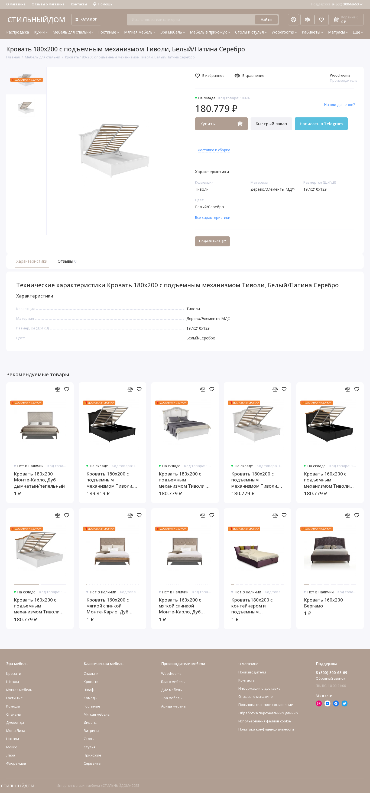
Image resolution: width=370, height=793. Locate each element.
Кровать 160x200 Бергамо (323, 603)
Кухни (39, 32)
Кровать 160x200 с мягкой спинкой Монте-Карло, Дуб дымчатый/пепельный (184, 606)
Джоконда (15, 722)
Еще (356, 32)
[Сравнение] (307, 19)
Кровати (13, 673)
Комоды (13, 706)
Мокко (11, 747)
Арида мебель (173, 706)
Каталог (88, 19)
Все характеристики (212, 217)
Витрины (91, 730)
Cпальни (13, 714)
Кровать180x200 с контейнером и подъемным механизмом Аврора (254, 606)
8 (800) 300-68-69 (335, 4)
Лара (10, 755)
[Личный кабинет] (293, 19)
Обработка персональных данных (268, 713)
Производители (252, 672)
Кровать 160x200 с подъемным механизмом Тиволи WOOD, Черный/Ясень (328, 480)
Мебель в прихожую (209, 32)
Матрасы (336, 32)
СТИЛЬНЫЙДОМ (36, 19)
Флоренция (16, 763)
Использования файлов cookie (264, 721)
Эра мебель (171, 32)
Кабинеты (311, 32)
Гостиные (107, 32)
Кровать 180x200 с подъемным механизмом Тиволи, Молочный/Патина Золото (182, 480)
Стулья (90, 747)
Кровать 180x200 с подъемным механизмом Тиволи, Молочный (254, 480)
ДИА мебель (171, 689)
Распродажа (17, 32)
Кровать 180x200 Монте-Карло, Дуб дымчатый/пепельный (39, 480)
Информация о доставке (259, 688)
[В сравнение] (57, 389)
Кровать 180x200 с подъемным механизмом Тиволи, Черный (109, 480)
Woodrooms (283, 32)
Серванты (92, 763)
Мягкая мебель (138, 32)
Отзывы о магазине (48, 4)
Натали (12, 738)
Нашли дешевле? (339, 104)
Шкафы (12, 681)
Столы (89, 738)
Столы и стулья (249, 32)
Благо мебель (173, 681)
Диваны (91, 722)
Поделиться (209, 241)
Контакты (79, 4)
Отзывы (67, 261)
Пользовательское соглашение (265, 704)
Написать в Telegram (321, 123)
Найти (266, 19)
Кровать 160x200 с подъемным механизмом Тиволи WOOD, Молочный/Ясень (37, 606)
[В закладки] (66, 389)
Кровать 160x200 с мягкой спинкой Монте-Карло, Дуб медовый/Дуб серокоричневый (107, 606)
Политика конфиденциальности (266, 729)
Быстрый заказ (271, 123)
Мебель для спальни (72, 32)
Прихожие (92, 755)
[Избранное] (321, 19)
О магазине (15, 4)
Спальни (91, 673)
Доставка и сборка (214, 149)
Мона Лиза (15, 730)
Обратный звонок (330, 678)
